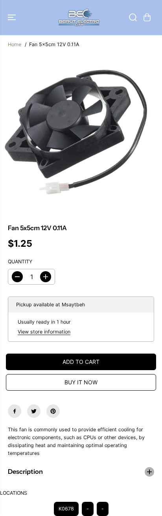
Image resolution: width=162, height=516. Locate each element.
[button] (12, 17)
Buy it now (81, 382)
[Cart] (147, 17)
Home (14, 44)
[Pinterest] (53, 411)
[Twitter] (33, 411)
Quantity (20, 262)
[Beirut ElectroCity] (79, 17)
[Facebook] (14, 411)
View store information (44, 332)
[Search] (133, 17)
